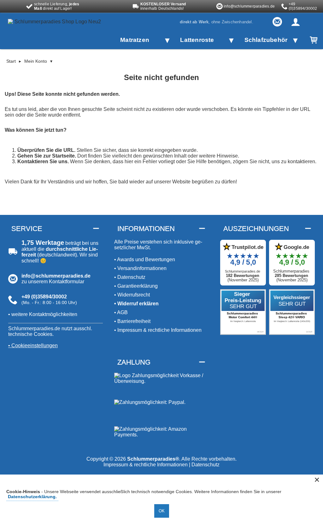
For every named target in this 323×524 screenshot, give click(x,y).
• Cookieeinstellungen (33, 345)
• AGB (121, 312)
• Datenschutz (129, 277)
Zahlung (133, 362)
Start (11, 61)
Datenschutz (205, 464)
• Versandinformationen (140, 268)
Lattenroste (197, 40)
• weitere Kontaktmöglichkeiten (42, 314)
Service (26, 229)
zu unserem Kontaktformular (52, 281)
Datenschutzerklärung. (32, 496)
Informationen (146, 229)
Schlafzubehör (265, 40)
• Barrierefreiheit (132, 321)
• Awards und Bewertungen (144, 259)
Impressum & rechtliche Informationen (145, 464)
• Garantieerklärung (136, 286)
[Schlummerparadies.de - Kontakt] (277, 22)
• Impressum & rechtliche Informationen (158, 330)
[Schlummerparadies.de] (57, 30)
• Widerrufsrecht (132, 294)
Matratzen (134, 40)
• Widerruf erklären (136, 303)
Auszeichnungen (256, 229)
